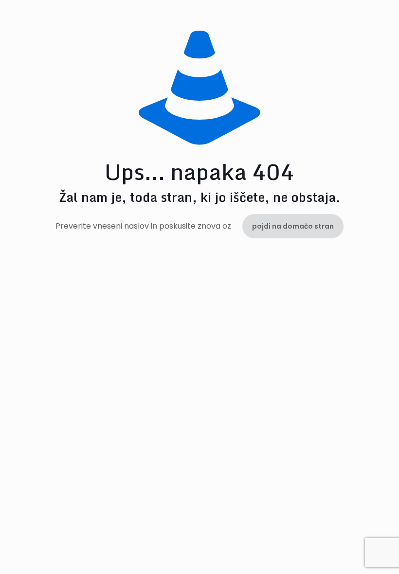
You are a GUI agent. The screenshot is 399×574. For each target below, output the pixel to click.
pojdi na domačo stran (293, 226)
